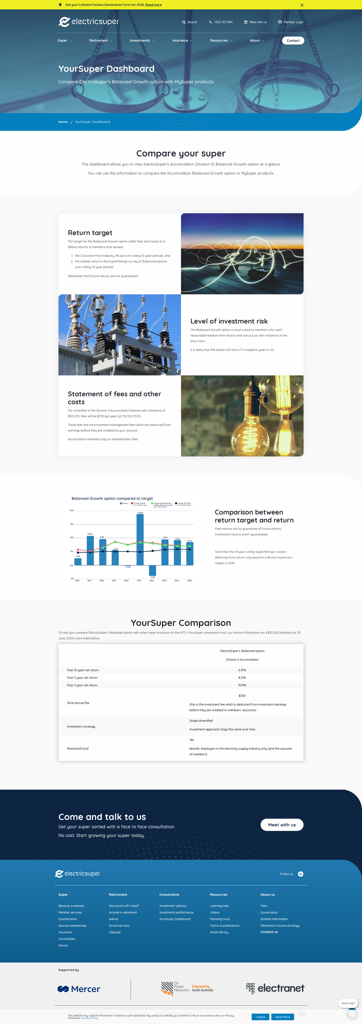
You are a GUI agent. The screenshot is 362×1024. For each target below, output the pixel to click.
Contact (293, 40)
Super (62, 40)
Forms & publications (224, 925)
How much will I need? (124, 906)
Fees (264, 906)
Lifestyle (115, 932)
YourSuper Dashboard (175, 919)
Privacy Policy (90, 1017)
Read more (153, 5)
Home (63, 122)
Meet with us (282, 825)
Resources (219, 40)
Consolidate (66, 939)
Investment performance (177, 912)
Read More (282, 1017)
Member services (70, 912)
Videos (215, 912)
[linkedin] (301, 874)
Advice (63, 945)
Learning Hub (219, 906)
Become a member (71, 906)
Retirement (99, 40)
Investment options (173, 906)
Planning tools (220, 919)
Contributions (67, 919)
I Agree (260, 1017)
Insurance (180, 40)
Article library (219, 932)
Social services (119, 925)
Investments (140, 40)
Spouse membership (72, 925)
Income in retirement (123, 912)
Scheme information (274, 919)
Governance (269, 912)
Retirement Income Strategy (280, 925)
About (255, 40)
